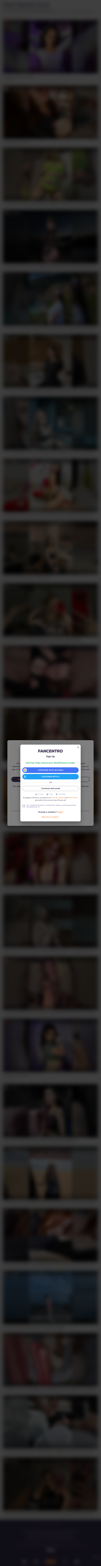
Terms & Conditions (58, 797)
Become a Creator (50, 817)
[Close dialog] (78, 747)
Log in (60, 812)
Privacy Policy (72, 797)
